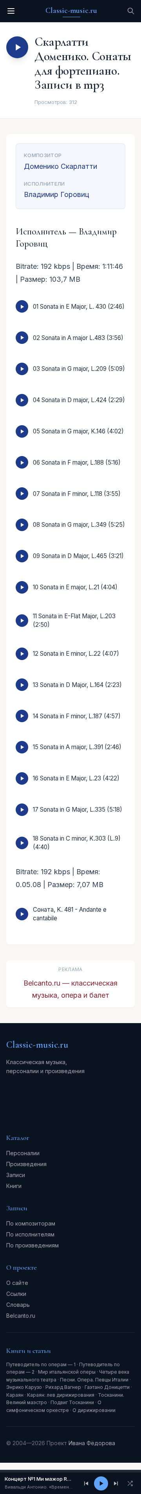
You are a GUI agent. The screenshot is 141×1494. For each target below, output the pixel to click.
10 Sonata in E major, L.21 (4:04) (75, 587)
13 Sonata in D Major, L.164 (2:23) (77, 685)
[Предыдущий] (86, 1483)
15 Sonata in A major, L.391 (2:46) (77, 747)
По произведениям (32, 1245)
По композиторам (30, 1223)
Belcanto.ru (20, 1315)
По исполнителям (30, 1234)
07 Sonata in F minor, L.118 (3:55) (77, 493)
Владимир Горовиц (56, 194)
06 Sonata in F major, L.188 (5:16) (77, 462)
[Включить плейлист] (17, 47)
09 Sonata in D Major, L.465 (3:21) (78, 556)
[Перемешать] (130, 1483)
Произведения (26, 1164)
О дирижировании (94, 1410)
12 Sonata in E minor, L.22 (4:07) (76, 653)
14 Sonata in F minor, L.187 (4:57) (77, 716)
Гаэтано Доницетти (107, 1387)
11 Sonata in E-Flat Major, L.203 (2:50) (74, 620)
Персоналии (23, 1153)
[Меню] (11, 11)
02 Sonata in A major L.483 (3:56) (78, 338)
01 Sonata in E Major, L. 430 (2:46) (79, 306)
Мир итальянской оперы (67, 1372)
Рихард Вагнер (63, 1387)
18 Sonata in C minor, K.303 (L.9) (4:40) (77, 842)
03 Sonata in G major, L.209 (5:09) (79, 368)
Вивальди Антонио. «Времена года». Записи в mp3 (39, 1487)
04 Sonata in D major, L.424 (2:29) (79, 400)
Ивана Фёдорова (92, 1443)
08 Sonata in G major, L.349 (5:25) (79, 524)
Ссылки (16, 1293)
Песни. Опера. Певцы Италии (94, 1380)
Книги (14, 1186)
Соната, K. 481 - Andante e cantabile (70, 913)
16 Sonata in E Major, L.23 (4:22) (76, 778)
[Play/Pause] (101, 1483)
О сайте (17, 1282)
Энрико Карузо (24, 1387)
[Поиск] (131, 11)
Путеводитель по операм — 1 (41, 1364)
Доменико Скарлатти (60, 166)
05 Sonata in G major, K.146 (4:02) (78, 431)
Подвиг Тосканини (72, 1402)
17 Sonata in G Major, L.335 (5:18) (77, 809)
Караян (15, 1395)
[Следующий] (116, 1483)
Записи (15, 1175)
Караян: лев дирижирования (60, 1395)
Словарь (18, 1304)
